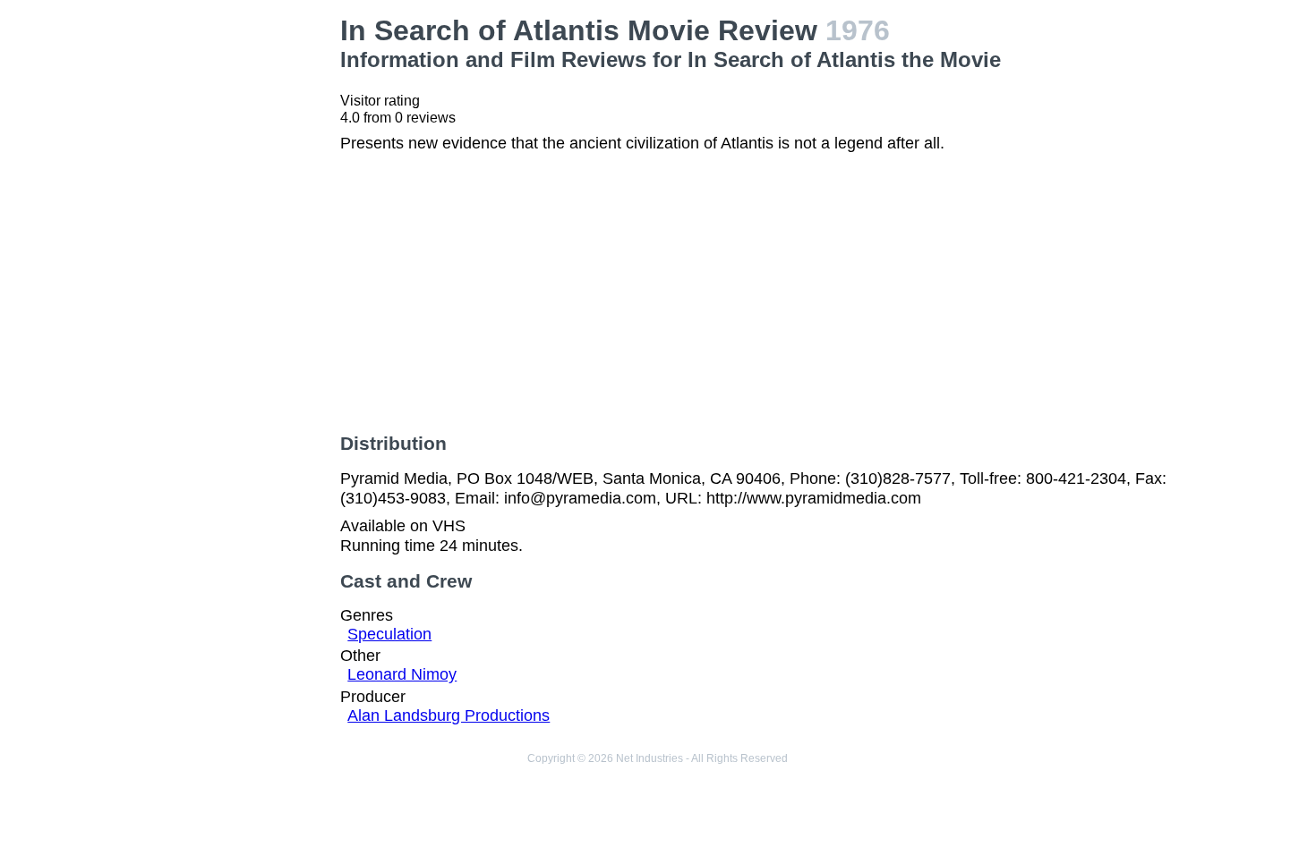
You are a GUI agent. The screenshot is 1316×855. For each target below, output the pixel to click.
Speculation (389, 634)
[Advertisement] (229, 282)
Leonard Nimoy (402, 674)
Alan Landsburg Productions (448, 715)
